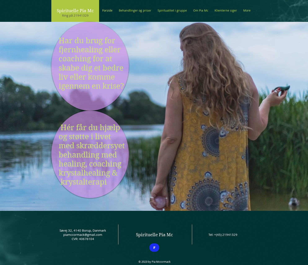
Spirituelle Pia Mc (75, 10)
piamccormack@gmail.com (82, 234)
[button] (135, 10)
